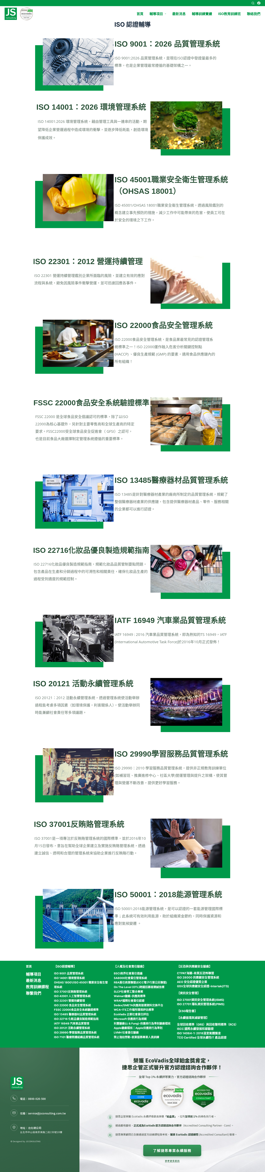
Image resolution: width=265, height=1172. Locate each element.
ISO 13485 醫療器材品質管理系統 (75, 1014)
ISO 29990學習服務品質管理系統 (171, 754)
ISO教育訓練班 (229, 14)
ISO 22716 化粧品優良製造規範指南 (76, 1019)
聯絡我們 (253, 14)
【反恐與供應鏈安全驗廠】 (194, 966)
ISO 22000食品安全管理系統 (164, 325)
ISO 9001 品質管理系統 (68, 973)
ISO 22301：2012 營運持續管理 (88, 261)
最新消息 (179, 14)
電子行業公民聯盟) (155, 982)
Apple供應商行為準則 (149, 1028)
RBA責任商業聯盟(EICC (129, 982)
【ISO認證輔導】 (65, 966)
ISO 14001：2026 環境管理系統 (91, 107)
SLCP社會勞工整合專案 (128, 991)
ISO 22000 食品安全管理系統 (72, 1005)
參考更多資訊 (172, 1161)
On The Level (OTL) (127, 987)
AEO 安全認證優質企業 (192, 982)
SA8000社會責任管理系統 (130, 978)
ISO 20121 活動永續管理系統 (83, 683)
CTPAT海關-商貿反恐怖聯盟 (195, 973)
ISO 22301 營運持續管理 (69, 1000)
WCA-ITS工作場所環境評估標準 (134, 1009)
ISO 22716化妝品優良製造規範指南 (91, 550)
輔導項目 (156, 14)
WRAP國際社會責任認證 (129, 1000)
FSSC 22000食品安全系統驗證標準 (76, 1009)
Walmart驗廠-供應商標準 (130, 996)
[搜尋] (253, 3)
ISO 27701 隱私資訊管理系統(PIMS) (201, 1004)
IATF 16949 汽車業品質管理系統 (170, 620)
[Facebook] (258, 3)
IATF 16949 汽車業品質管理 (71, 1023)
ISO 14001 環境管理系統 (69, 978)
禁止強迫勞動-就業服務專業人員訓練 (136, 1037)
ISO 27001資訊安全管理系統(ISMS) (200, 1000)
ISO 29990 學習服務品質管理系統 (75, 1032)
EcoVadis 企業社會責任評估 (131, 1014)
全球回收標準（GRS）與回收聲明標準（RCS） (207, 1024)
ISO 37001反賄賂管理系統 (79, 824)
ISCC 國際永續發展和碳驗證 (195, 1029)
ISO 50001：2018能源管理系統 (168, 894)
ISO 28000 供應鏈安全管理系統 (198, 977)
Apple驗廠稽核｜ (124, 1028)
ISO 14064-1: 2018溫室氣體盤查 (199, 1033)
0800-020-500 (37, 1099)
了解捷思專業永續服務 (172, 1150)
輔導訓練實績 (202, 14)
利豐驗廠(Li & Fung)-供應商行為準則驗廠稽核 (142, 1023)
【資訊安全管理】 (188, 993)
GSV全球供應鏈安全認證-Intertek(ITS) (203, 986)
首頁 (140, 14)
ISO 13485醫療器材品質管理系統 (171, 480)
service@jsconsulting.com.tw (47, 1113)
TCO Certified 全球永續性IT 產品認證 (202, 1037)
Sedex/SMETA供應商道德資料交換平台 (138, 1005)
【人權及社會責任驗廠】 (130, 966)
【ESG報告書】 (187, 1011)
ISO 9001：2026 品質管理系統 (167, 44)
